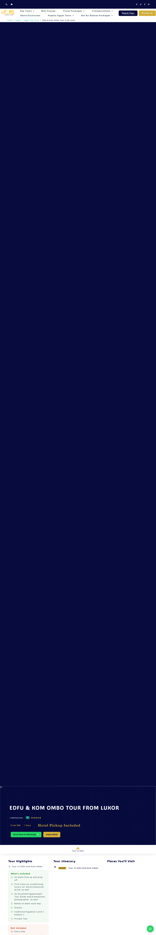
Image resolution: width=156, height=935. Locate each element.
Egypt (18, 20)
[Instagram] (136, 4)
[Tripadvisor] (148, 4)
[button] (80, 868)
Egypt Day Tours (31, 20)
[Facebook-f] (144, 4)
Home (10, 20)
